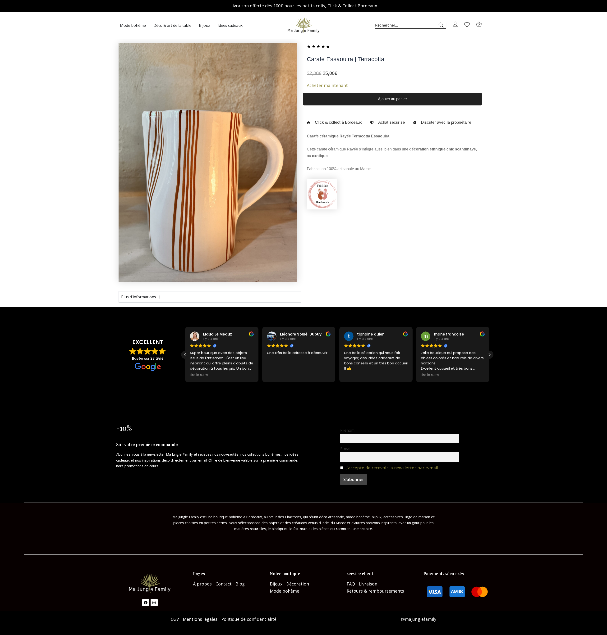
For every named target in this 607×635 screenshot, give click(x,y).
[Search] (442, 25)
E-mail (345, 448)
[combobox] (406, 25)
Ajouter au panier (392, 99)
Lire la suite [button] (199, 375)
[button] (489, 354)
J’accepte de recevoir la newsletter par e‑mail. (392, 468)
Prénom (347, 430)
